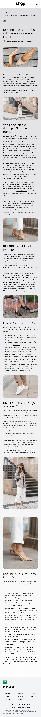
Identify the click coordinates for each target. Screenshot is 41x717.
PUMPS (8, 246)
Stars (33, 693)
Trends (20, 699)
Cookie (28, 707)
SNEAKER (10, 403)
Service (20, 693)
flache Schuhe (21, 191)
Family (20, 696)
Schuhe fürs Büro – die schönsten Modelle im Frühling (19, 15)
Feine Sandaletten (11, 640)
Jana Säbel (9, 21)
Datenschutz (22, 707)
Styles (33, 696)
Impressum (14, 707)
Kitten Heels (9, 608)
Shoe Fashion (9, 13)
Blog (18, 13)
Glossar (7, 699)
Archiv (7, 693)
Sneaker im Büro (29, 453)
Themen (7, 696)
